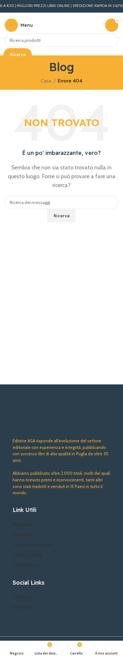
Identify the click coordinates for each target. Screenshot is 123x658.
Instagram (24, 597)
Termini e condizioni (33, 545)
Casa (46, 81)
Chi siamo (23, 534)
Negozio (22, 524)
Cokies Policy (26, 565)
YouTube (22, 607)
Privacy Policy (27, 555)
